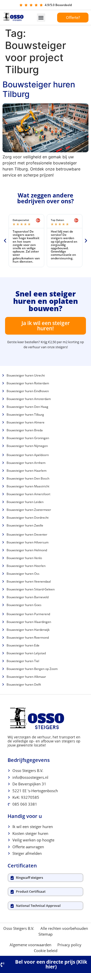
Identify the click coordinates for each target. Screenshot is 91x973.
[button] (41, 17)
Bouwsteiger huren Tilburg (39, 89)
